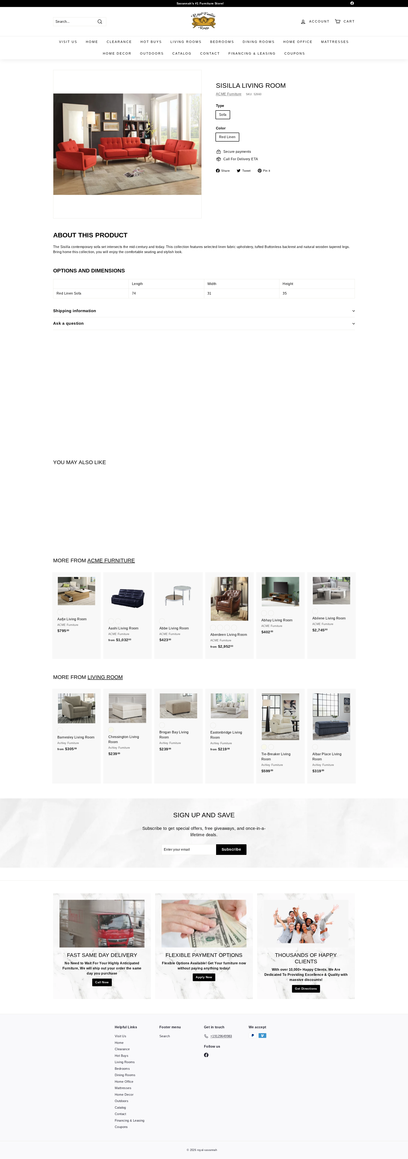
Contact (210, 53)
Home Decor (117, 53)
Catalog (182, 53)
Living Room (105, 677)
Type (220, 106)
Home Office (298, 42)
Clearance (119, 42)
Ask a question (68, 323)
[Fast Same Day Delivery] (102, 924)
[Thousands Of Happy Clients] (306, 924)
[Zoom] (127, 144)
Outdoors (152, 53)
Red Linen (227, 137)
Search (164, 1036)
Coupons (294, 53)
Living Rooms (186, 42)
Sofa (223, 114)
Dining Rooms (259, 42)
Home (92, 42)
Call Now (102, 982)
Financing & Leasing (252, 53)
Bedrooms (222, 42)
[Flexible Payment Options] (204, 924)
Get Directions (306, 988)
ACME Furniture (229, 94)
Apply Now (204, 977)
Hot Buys (151, 42)
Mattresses (335, 42)
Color (221, 128)
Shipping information (74, 311)
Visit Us (68, 42)
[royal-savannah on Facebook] (206, 1054)
